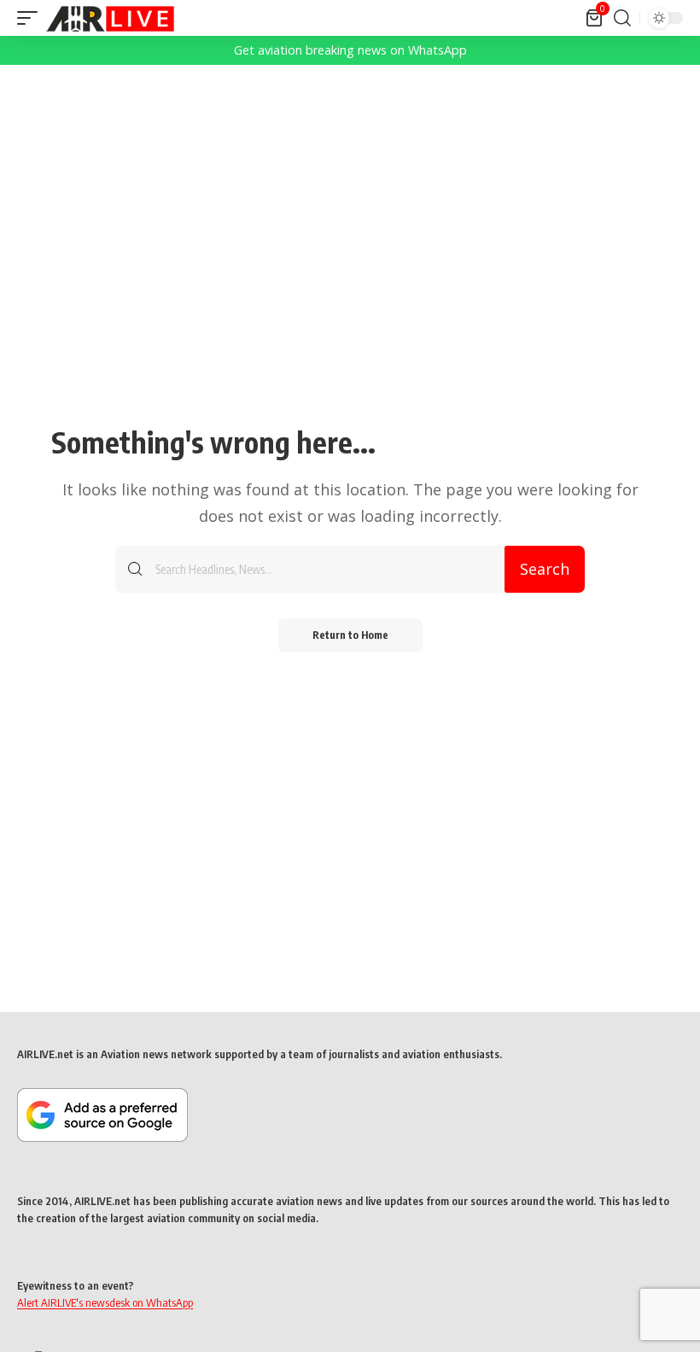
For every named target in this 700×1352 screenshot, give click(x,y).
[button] (31, 18)
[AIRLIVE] (110, 18)
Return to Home (350, 635)
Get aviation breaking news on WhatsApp (350, 50)
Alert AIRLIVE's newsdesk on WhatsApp (105, 1302)
